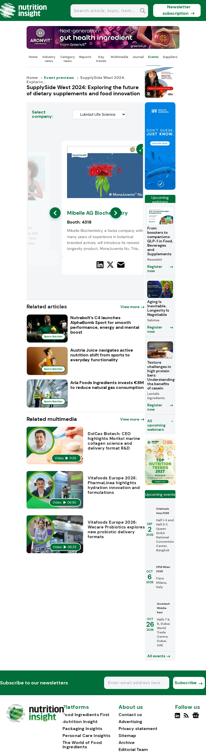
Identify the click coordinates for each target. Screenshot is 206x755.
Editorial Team (133, 749)
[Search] (143, 11)
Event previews (59, 77)
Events (153, 57)
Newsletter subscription (177, 10)
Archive (127, 742)
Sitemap (127, 735)
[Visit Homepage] (23, 19)
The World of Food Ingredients (82, 744)
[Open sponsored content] (103, 47)
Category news (67, 59)
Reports (85, 57)
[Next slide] (115, 212)
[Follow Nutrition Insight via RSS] (187, 718)
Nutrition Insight (80, 721)
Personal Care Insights (86, 735)
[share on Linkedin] (100, 265)
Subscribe (186, 682)
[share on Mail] (121, 264)
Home (33, 57)
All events (156, 656)
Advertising (130, 721)
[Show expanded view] (42, 158)
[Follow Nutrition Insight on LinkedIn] (177, 718)
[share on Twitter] (110, 264)
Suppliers (170, 57)
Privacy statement (138, 728)
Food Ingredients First (86, 714)
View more (129, 307)
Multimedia (119, 57)
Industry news (48, 59)
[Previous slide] (55, 212)
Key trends (101, 59)
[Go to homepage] (35, 721)
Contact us (130, 714)
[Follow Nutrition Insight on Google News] (196, 718)
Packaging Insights (82, 728)
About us (131, 707)
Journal (138, 57)
